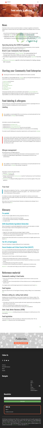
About (32, 382)
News (3, 368)
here (11, 34)
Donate (3, 370)
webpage (21, 77)
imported (33, 56)
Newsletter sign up (6, 366)
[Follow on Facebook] (3, 360)
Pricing (32, 387)
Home (32, 381)
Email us (4, 364)
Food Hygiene (6, 84)
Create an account (9, 411)
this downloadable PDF (32, 91)
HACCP (4, 249)
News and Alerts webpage (21, 36)
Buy (31, 384)
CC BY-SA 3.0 (15, 424)
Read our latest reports (21, 343)
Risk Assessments (7, 82)
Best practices (6, 178)
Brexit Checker (19, 53)
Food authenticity (6, 128)
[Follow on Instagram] (5, 360)
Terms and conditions (26, 421)
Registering (5, 81)
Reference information (9, 60)
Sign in (7, 409)
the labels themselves (15, 127)
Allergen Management (7, 85)
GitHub (37, 421)
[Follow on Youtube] (6, 360)
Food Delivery (6, 89)
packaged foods (14, 124)
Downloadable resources (7, 312)
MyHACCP (4, 266)
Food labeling (6, 174)
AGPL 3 (27, 424)
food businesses (17, 176)
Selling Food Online (7, 88)
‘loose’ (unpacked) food (15, 126)
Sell (31, 385)
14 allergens (9, 173)
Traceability (5, 86)
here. (12, 202)
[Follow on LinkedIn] (8, 360)
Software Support (34, 390)
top (40, 326)
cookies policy (7, 423)
